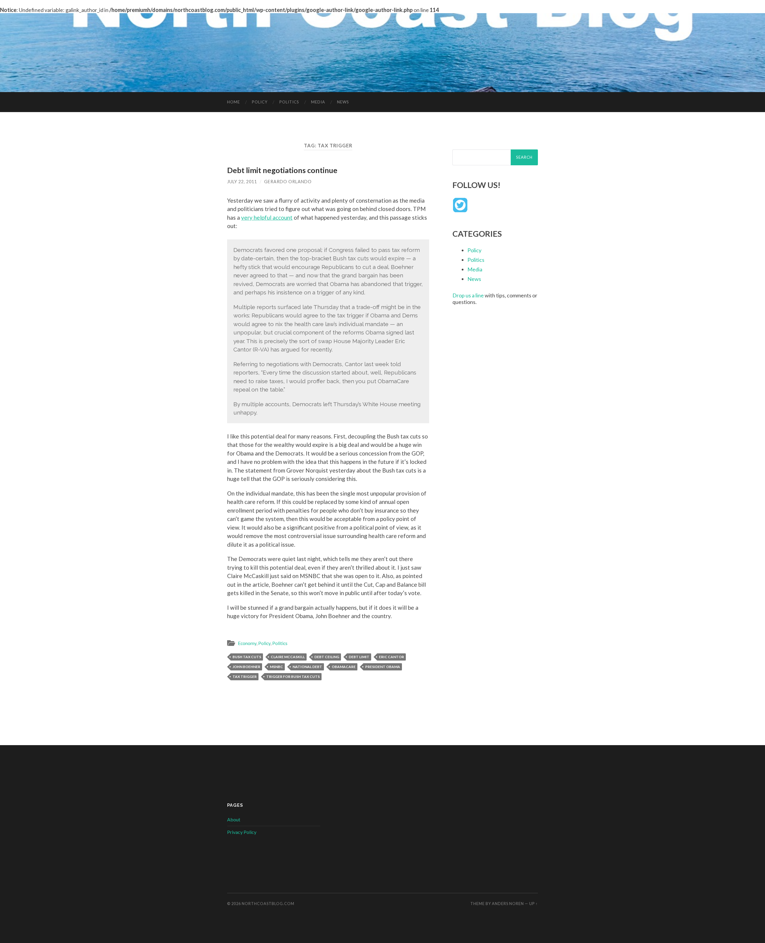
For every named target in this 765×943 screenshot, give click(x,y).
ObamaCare (344, 666)
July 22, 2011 (242, 181)
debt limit (359, 657)
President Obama (382, 666)
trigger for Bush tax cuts (293, 676)
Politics (289, 102)
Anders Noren (508, 903)
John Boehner (246, 666)
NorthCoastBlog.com (268, 903)
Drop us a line (468, 295)
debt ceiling (326, 657)
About (233, 819)
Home (233, 102)
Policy (259, 102)
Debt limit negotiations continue (282, 170)
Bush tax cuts (246, 657)
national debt (307, 666)
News (343, 102)
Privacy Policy (241, 832)
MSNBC (276, 666)
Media (318, 102)
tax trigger (244, 676)
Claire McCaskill (288, 657)
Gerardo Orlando (288, 181)
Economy (247, 643)
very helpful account (267, 217)
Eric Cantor (391, 657)
